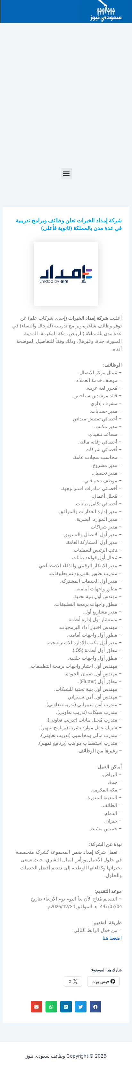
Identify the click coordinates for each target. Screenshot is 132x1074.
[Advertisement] (66, 99)
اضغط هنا (112, 938)
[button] (66, 173)
